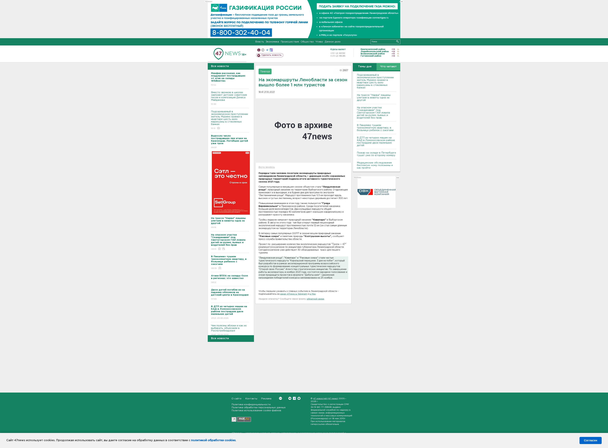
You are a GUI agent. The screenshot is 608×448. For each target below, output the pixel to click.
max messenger (271, 49)
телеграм (267, 49)
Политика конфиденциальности (251, 404)
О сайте (236, 399)
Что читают (388, 66)
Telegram (294, 398)
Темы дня (364, 66)
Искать (397, 41)
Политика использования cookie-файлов (256, 411)
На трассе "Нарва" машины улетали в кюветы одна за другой (374, 97)
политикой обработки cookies (213, 440)
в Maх (313, 294)
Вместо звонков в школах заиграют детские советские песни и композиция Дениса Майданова (229, 98)
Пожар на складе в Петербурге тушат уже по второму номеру (376, 154)
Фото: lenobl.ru (266, 167)
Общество (307, 42)
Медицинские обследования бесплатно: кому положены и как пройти (375, 165)
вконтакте (262, 49)
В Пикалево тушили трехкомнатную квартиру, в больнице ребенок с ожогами (375, 127)
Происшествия (290, 42)
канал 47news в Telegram (293, 294)
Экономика (272, 42)
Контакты (251, 399)
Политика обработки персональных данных (258, 407)
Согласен (590, 440)
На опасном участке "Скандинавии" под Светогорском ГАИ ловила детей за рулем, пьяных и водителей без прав (373, 113)
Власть (259, 42)
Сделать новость (271, 55)
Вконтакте (289, 398)
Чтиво (319, 42)
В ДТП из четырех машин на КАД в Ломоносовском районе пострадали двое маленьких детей (376, 141)
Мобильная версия (258, 49)
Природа (265, 72)
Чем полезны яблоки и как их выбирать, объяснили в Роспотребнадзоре (229, 330)
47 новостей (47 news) (325, 399)
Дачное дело (333, 42)
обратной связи (315, 299)
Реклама (266, 399)
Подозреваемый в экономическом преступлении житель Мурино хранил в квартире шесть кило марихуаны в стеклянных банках (229, 120)
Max (299, 398)
